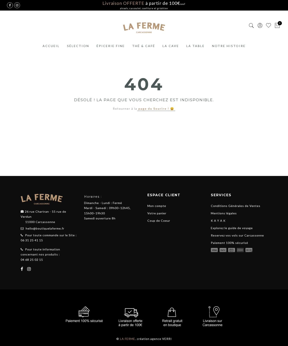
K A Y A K (218, 220)
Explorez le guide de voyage (232, 228)
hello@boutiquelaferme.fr (45, 228)
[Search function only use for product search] (251, 25)
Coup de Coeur (158, 220)
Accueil (51, 46)
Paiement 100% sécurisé (229, 243)
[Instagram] (29, 269)
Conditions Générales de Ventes (235, 206)
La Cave (171, 46)
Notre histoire (229, 46)
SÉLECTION (78, 46)
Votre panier (156, 213)
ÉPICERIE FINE (111, 46)
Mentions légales (224, 213)
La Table (195, 46)
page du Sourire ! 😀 (156, 108)
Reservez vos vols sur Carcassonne (237, 235)
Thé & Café (143, 46)
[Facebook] (22, 269)
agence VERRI (161, 339)
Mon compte (156, 206)
